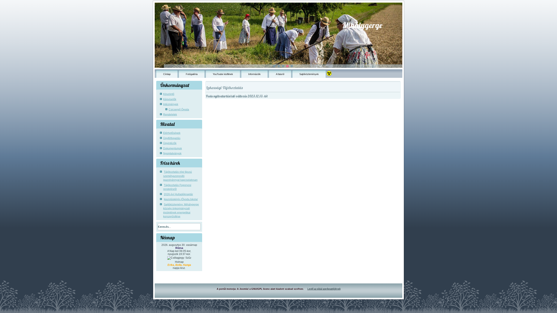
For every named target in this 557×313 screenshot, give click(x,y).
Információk (254, 74)
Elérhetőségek (171, 133)
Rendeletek (170, 114)
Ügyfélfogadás (171, 138)
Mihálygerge (362, 25)
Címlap (167, 74)
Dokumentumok (172, 148)
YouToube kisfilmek (223, 74)
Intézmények (170, 104)
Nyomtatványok (172, 153)
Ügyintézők (169, 143)
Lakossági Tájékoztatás (224, 87)
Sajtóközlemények (309, 74)
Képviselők (169, 99)
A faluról (280, 74)
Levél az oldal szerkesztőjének (324, 288)
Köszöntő (168, 94)
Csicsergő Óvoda (179, 109)
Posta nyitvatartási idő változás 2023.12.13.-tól (236, 96)
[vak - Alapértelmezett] (329, 72)
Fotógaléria (192, 74)
